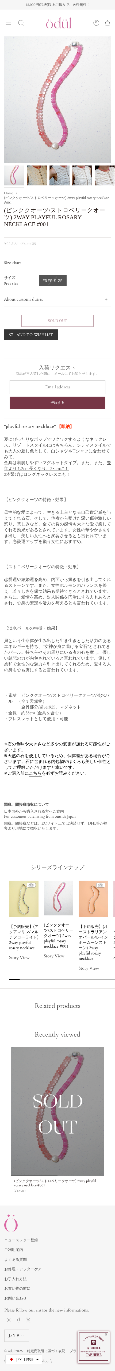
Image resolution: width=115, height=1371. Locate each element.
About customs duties (23, 299)
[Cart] (107, 22)
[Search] (21, 22)
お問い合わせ (15, 1298)
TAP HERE (94, 1355)
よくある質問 (15, 1259)
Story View (19, 958)
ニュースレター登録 (21, 1240)
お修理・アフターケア (23, 1269)
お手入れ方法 (15, 1278)
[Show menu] (8, 22)
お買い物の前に (17, 1288)
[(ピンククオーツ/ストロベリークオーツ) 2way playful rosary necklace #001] (57, 1111)
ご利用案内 (13, 1249)
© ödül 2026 (13, 1351)
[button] (31, 966)
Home (8, 193)
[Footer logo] (11, 1223)
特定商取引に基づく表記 (46, 1351)
